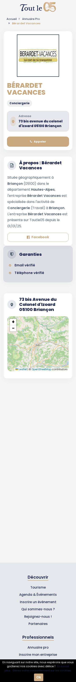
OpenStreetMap (41, 369)
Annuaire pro (38, 647)
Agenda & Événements (38, 594)
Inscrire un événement (38, 602)
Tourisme (38, 587)
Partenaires (38, 624)
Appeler (40, 142)
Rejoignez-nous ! (38, 616)
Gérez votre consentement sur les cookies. (42, 670)
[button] (13, 322)
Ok (38, 677)
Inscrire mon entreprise (38, 654)
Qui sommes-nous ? (38, 609)
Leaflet (22, 369)
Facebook (40, 237)
